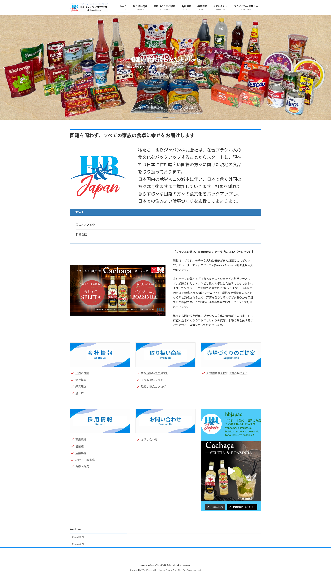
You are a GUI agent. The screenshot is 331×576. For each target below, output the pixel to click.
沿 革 (79, 393)
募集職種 (80, 439)
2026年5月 (78, 536)
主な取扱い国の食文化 (155, 373)
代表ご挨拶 (82, 373)
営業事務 (80, 453)
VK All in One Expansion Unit (188, 570)
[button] (159, 117)
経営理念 (80, 386)
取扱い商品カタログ (153, 386)
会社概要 (80, 379)
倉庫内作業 (82, 466)
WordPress (147, 570)
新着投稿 (81, 234)
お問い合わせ (149, 439)
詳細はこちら (165, 75)
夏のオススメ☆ (85, 224)
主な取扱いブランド (153, 379)
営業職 (79, 446)
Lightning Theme (164, 570)
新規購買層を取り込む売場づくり (227, 373)
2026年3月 (78, 543)
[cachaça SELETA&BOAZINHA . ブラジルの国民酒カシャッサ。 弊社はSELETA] (231, 471)
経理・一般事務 (85, 459)
